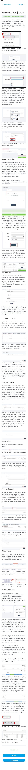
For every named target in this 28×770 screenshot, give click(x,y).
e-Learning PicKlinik (6, 16)
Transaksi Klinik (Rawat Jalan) (17, 16)
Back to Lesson (14, 750)
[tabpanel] (14, 381)
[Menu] (2, 1)
